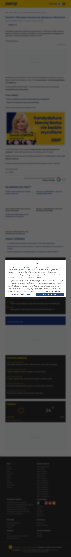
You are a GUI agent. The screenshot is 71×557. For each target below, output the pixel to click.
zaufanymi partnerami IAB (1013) (20, 267)
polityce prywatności (39, 285)
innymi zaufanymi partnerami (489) (40, 267)
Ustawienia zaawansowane (21, 294)
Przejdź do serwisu (50, 294)
